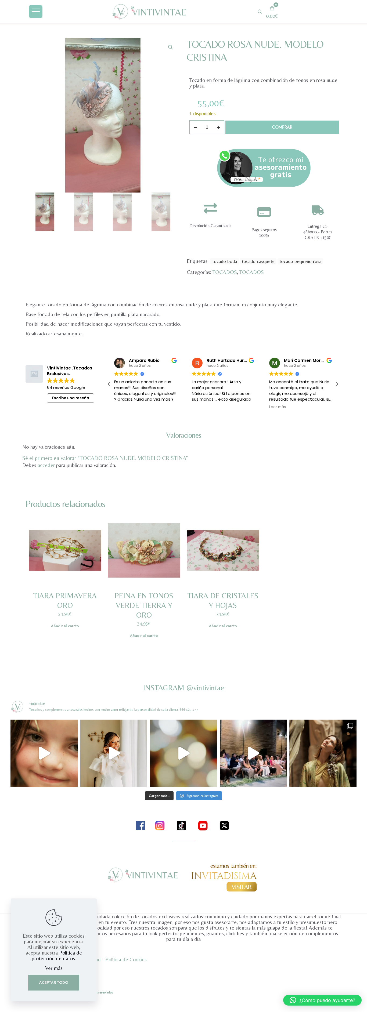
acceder (46, 465)
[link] (264, 168)
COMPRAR (282, 127)
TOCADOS (225, 272)
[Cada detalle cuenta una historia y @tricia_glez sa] (322, 753)
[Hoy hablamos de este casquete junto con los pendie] (253, 753)
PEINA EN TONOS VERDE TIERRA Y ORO (143, 605)
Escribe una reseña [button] (70, 398)
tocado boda (224, 261)
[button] (170, 47)
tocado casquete (258, 261)
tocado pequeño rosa (300, 261)
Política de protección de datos (57, 955)
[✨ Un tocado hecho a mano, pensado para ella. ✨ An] (183, 753)
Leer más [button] (277, 407)
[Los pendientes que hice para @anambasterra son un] (113, 753)
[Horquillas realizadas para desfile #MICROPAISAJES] (43, 753)
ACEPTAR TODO (53, 982)
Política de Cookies (126, 959)
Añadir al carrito (65, 626)
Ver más (54, 968)
